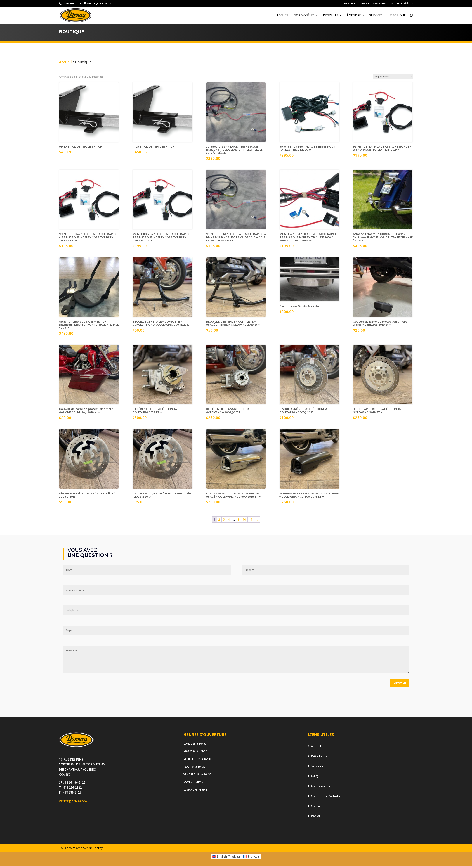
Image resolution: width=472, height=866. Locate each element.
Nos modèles (304, 15)
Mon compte (381, 3)
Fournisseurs (320, 786)
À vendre (354, 15)
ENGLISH (349, 3)
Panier (315, 816)
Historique (396, 15)
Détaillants (319, 756)
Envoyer (399, 682)
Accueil (283, 15)
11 (250, 519)
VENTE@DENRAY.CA (73, 801)
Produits (330, 15)
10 (244, 519)
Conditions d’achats (325, 796)
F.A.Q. (315, 776)
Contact (364, 3)
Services (376, 15)
